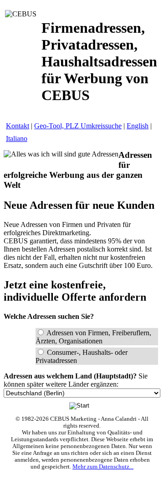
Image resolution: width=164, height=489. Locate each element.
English (138, 126)
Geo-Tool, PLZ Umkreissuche (78, 126)
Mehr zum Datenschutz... (102, 467)
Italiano (16, 138)
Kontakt (17, 126)
